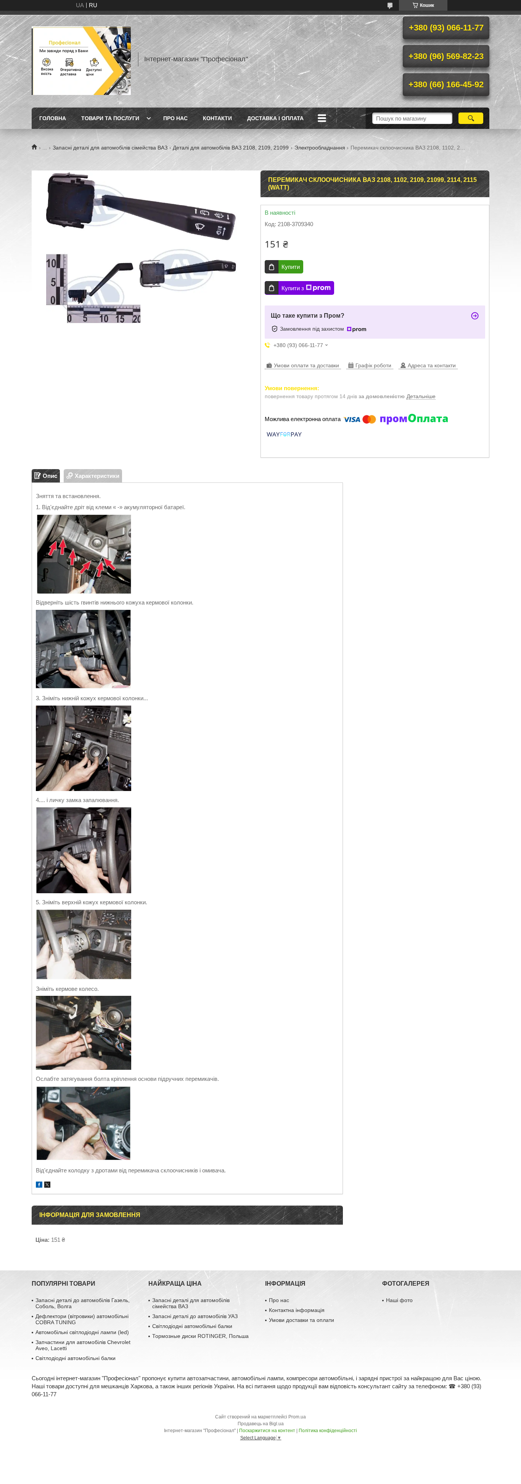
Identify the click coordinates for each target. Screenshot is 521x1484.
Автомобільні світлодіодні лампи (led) (82, 1332)
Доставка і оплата (275, 118)
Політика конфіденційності (328, 1430)
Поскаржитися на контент (267, 1430)
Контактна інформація (297, 1310)
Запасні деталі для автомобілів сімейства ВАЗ (110, 148)
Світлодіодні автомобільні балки (75, 1358)
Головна (52, 118)
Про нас (175, 118)
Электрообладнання (319, 148)
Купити (290, 267)
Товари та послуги (110, 118)
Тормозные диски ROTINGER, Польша (200, 1336)
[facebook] (39, 1185)
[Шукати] (470, 118)
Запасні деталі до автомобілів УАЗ (195, 1316)
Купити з (292, 288)
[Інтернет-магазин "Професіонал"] (81, 59)
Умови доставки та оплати (301, 1320)
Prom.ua (297, 1417)
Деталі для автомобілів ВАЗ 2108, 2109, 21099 (231, 148)
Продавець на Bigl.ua (261, 1423)
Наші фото (399, 1300)
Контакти (217, 118)
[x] (47, 1185)
